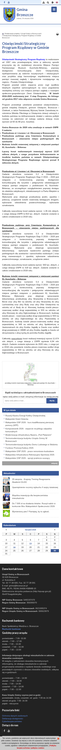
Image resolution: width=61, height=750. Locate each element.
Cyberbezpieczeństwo (12, 721)
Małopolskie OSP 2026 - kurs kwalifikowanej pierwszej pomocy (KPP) (29, 423)
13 (30, 543)
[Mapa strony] (43, 2)
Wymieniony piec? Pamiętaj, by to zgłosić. (31, 511)
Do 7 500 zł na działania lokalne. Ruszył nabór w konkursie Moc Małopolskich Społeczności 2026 (33, 504)
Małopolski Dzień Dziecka (16, 419)
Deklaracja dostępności (12, 718)
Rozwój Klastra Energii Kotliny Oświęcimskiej (25, 415)
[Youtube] (9, 2)
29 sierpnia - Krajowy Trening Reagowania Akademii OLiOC (31, 480)
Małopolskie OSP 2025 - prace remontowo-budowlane (29, 451)
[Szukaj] (48, 2)
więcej (54, 463)
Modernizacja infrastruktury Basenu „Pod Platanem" (28, 435)
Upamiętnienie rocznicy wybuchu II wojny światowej (35, 487)
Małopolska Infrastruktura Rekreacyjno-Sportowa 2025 (29, 455)
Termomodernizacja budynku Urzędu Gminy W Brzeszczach (26, 439)
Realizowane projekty (12, 33)
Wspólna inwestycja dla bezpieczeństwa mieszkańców (30, 496)
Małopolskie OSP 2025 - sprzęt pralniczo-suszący (27, 458)
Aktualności (9, 473)
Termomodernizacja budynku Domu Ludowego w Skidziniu (31, 444)
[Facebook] (4, 2)
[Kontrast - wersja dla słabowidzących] (52, 2)
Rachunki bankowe (11, 629)
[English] (56, 2)
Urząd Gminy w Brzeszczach (31, 33)
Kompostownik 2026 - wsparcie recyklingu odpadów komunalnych (28, 430)
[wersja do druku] (57, 34)
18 (14, 547)
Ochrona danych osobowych (15, 716)
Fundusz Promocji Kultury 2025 (19, 448)
